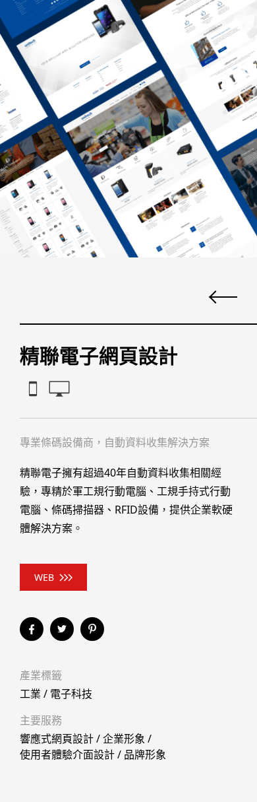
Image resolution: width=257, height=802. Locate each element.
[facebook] (31, 629)
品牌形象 (145, 754)
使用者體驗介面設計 (67, 754)
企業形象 (124, 738)
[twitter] (62, 629)
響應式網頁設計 (57, 738)
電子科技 (71, 693)
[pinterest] (92, 629)
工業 (30, 693)
